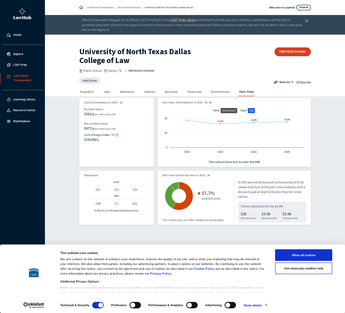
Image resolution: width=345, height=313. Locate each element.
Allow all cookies (304, 255)
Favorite (305, 82)
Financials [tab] (194, 92)
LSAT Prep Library (183, 19)
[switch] (135, 305)
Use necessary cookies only (303, 268)
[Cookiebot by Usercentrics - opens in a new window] (33, 305)
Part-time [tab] (246, 92)
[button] (117, 135)
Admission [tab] (127, 92)
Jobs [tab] (106, 92)
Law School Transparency (100, 7)
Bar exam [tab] (171, 92)
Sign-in (303, 7)
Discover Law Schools (129, 7)
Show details (253, 305)
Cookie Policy (204, 268)
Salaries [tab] (149, 92)
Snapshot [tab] (87, 92)
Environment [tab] (220, 92)
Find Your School (292, 52)
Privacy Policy (160, 273)
